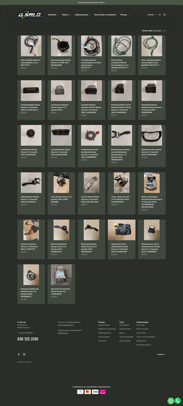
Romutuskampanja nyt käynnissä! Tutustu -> (91, 2)
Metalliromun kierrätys (107, 329)
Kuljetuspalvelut (81, 15)
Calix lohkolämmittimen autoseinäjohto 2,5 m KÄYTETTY (30, 62)
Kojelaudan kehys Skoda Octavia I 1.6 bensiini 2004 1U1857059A (151, 152)
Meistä (121, 333)
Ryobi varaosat (142, 329)
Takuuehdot (141, 333)
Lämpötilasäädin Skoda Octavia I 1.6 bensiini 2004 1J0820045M (60, 152)
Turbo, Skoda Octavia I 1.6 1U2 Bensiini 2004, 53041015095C (120, 199)
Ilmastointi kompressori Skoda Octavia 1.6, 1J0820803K (60, 291)
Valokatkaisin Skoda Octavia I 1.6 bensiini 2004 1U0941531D (29, 152)
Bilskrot (65, 15)
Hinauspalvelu (103, 337)
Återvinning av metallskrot (105, 15)
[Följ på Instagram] (24, 354)
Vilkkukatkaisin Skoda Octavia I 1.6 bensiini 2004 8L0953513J (30, 199)
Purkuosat (102, 341)
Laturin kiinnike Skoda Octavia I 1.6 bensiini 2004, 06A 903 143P (90, 199)
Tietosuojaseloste (126, 337)
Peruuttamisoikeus (144, 345)
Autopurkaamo (104, 325)
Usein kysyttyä (125, 341)
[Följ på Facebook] (18, 354)
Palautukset (141, 341)
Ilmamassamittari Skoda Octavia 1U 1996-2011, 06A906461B (61, 62)
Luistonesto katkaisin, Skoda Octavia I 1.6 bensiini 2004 (60, 107)
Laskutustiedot (125, 329)
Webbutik (52, 15)
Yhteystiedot (124, 325)
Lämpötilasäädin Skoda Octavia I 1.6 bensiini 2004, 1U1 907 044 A (30, 107)
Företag (123, 15)
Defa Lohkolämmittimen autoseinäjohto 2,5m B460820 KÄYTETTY (151, 62)
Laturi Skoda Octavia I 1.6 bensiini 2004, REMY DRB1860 (61, 199)
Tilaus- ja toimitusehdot (146, 337)
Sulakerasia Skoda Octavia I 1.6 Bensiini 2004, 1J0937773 (29, 246)
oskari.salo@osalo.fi (66, 325)
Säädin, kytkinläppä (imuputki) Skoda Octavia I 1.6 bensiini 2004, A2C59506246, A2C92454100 (151, 202)
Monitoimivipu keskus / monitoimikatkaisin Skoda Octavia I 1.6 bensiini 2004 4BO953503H (120, 154)
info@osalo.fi (63, 333)
